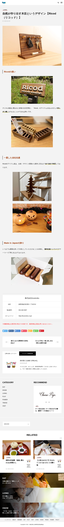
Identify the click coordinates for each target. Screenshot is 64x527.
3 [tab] (49, 402)
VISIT (4, 406)
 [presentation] (61, 438)
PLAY (4, 396)
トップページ (8, 519)
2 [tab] (47, 402)
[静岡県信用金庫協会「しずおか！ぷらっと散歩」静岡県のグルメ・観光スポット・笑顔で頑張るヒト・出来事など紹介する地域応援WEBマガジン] (4, 2)
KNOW (4, 390)
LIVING (4, 393)
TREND (4, 403)
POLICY (57, 519)
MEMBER (20, 519)
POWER (5, 399)
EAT (3, 387)
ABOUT (14, 519)
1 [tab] (46, 402)
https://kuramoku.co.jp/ (25, 316)
